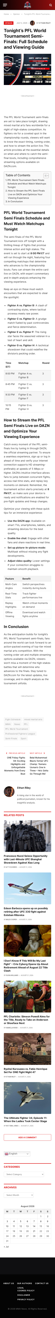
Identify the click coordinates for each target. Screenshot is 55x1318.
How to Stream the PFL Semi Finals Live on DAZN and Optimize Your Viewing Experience (26, 194)
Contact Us (42, 1283)
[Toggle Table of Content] (44, 175)
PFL (26, 724)
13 (27, 1226)
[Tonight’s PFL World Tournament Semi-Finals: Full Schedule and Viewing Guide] (27, 69)
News (17, 724)
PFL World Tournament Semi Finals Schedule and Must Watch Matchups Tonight (26, 183)
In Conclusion (15, 201)
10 (7, 1226)
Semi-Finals (11, 738)
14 (34, 1226)
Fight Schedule (12, 719)
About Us (8, 1283)
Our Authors (24, 1283)
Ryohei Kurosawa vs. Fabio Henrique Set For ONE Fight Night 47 (25, 1070)
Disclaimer (23, 1295)
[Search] (50, 5)
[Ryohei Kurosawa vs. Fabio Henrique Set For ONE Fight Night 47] (27, 1049)
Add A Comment (27, 1137)
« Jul (6, 1246)
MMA (8, 724)
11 (14, 1226)
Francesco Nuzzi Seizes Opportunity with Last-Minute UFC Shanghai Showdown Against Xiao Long (25, 859)
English (12, 1153)
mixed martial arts (33, 719)
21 (34, 1231)
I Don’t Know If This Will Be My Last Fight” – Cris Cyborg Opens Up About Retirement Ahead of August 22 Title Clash (26, 965)
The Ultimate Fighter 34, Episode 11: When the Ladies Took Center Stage (25, 1119)
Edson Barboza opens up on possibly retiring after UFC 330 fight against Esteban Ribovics (26, 912)
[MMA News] (27, 5)
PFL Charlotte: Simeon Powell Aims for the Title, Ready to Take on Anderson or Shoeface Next (27, 1020)
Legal (20, 1288)
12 (21, 1226)
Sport (23, 738)
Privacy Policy (26, 1299)
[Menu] (5, 5)
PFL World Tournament (16, 729)
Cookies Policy (26, 1290)
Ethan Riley (45, 23)
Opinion (8, 23)
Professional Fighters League (20, 733)
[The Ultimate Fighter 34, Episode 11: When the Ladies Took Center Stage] (27, 1098)
